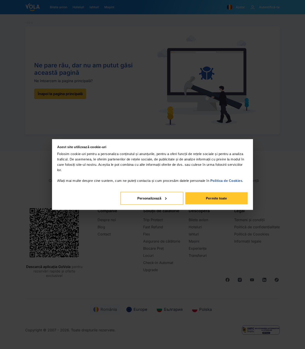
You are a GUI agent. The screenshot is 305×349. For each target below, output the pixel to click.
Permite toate (216, 198)
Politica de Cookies (226, 181)
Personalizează (149, 198)
